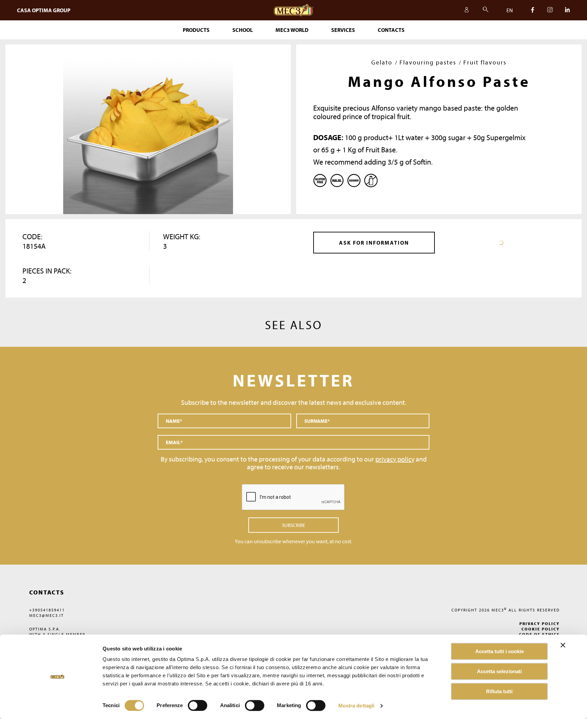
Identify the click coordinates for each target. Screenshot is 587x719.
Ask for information (374, 242)
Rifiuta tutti (499, 691)
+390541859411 (47, 609)
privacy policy (394, 459)
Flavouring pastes (427, 62)
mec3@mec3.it (46, 615)
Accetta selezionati (499, 671)
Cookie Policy (540, 628)
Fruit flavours (484, 62)
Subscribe (293, 525)
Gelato (381, 62)
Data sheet (501, 242)
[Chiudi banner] (563, 645)
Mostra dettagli (356, 705)
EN (509, 10)
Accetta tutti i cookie (499, 651)
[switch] (254, 705)
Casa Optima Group (43, 10)
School (242, 29)
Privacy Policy (539, 623)
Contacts (391, 29)
